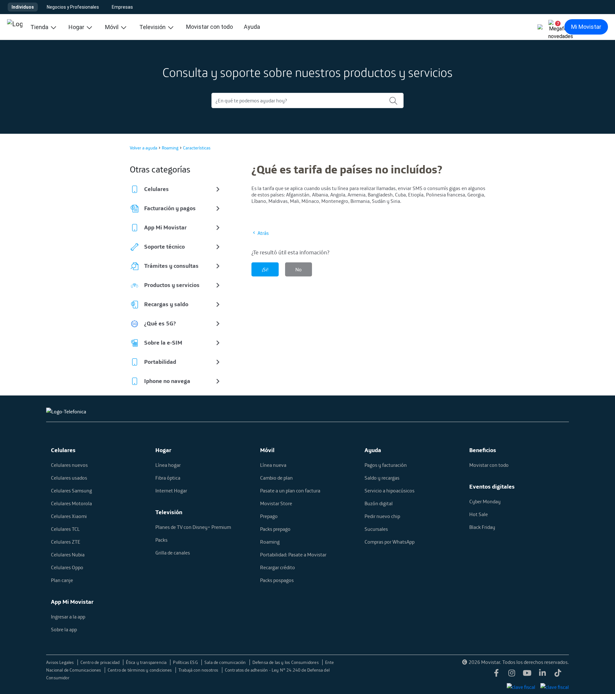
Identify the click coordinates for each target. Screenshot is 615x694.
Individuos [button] (23, 7)
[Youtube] (527, 674)
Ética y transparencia (147, 662)
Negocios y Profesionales (73, 7)
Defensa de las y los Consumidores (286, 662)
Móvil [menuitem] (112, 27)
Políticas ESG (186, 662)
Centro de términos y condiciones (140, 670)
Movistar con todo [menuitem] (209, 26)
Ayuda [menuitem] (252, 26)
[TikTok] (558, 674)
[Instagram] (512, 674)
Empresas (122, 7)
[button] (555, 27)
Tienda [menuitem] (40, 27)
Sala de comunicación (225, 662)
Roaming (170, 148)
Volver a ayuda (143, 148)
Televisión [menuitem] (153, 27)
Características (196, 148)
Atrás (263, 233)
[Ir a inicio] (14, 27)
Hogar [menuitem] (77, 27)
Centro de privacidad (100, 662)
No (298, 269)
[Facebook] (496, 674)
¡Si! (265, 269)
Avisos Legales (60, 662)
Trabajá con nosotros (198, 670)
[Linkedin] (542, 674)
